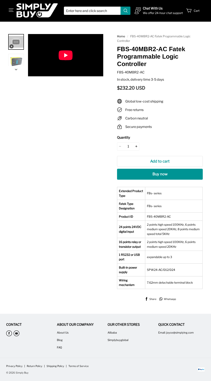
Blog (60, 340)
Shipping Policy (55, 366)
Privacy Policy (14, 366)
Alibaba (112, 332)
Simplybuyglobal (118, 340)
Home (121, 36)
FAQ (59, 347)
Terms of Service (78, 366)
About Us (63, 332)
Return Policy (34, 366)
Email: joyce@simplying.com (176, 332)
